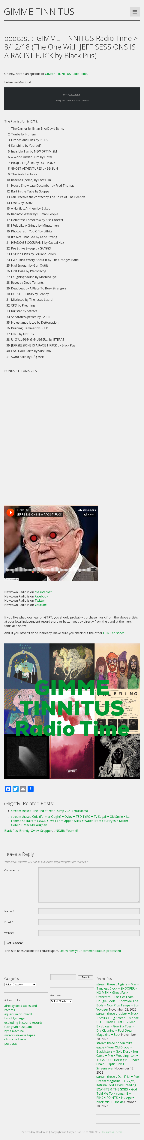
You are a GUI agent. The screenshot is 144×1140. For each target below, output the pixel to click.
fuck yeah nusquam (18, 1027)
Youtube (41, 605)
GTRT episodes (113, 633)
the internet (43, 592)
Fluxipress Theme (112, 1132)
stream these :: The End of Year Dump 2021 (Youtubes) (49, 811)
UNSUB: (59, 831)
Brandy (24, 831)
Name (9, 911)
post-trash (11, 1044)
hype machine (14, 1031)
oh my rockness (15, 1039)
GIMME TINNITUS (39, 11)
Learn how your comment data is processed (90, 951)
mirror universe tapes (19, 1035)
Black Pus (11, 831)
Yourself (72, 831)
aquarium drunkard (18, 1014)
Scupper (46, 831)
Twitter (40, 600)
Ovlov (35, 831)
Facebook (41, 596)
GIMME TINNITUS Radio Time (66, 74)
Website (9, 933)
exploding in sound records (23, 1023)
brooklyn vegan (15, 1018)
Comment (11, 870)
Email (8, 922)
